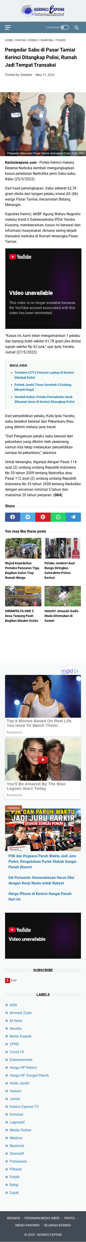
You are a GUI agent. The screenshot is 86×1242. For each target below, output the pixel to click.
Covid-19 (17, 1052)
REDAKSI (13, 1218)
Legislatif (17, 1122)
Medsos (16, 1138)
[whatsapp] (58, 517)
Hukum (15, 1091)
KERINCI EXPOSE (49, 1234)
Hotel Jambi (19, 1083)
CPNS (14, 1044)
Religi (14, 1185)
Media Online (20, 1130)
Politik (15, 1177)
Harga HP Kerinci (23, 1067)
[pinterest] (42, 517)
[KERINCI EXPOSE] (43, 11)
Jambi (15, 1099)
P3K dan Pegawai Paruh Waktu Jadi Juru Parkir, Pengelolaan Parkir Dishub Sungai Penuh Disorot (42, 861)
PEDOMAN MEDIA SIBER (42, 1218)
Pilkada (16, 1169)
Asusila (16, 1028)
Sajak (14, 1192)
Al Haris (16, 1020)
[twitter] (27, 517)
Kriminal (16, 1114)
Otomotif (17, 1153)
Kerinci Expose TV (24, 1106)
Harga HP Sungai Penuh (29, 1075)
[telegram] (73, 517)
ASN (13, 1005)
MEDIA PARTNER (27, 1225)
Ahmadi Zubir (21, 1013)
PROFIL (69, 1218)
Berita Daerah (21, 1036)
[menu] (10, 27)
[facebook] (12, 517)
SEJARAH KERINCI (57, 1225)
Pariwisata (18, 1161)
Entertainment (21, 1060)
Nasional (17, 1146)
